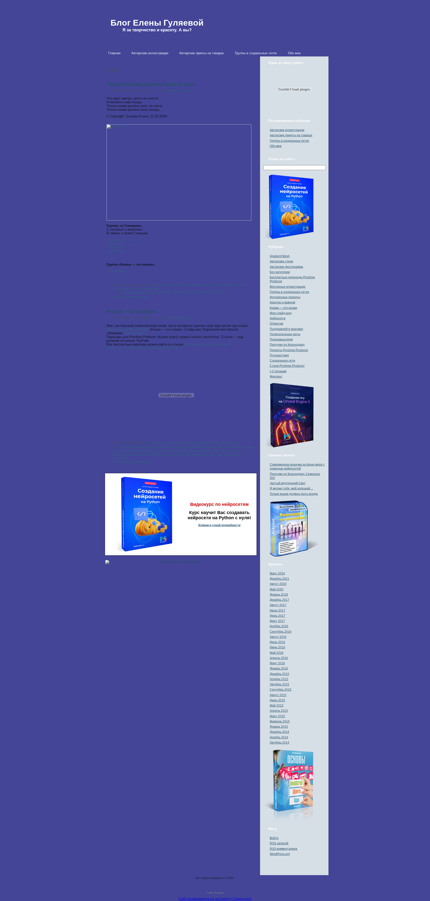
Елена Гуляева (179, 91)
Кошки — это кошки (131, 311)
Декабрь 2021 (279, 578)
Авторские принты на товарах (201, 53)
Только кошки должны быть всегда (150, 84)
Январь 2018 (279, 594)
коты (240, 451)
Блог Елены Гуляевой (157, 22)
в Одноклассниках (120, 240)
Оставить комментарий (130, 297)
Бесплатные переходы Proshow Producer (181, 442)
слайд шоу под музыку (224, 454)
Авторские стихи (163, 285)
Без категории (280, 272)
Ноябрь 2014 (279, 737)
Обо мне (294, 53)
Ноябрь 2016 (279, 626)
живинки (228, 451)
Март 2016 (277, 663)
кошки (178, 292)
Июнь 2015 (277, 700)
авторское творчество (138, 292)
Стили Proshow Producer (287, 366)
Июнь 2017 (277, 615)
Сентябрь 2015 (280, 689)
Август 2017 (278, 605)
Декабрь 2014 (279, 732)
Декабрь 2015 (279, 674)
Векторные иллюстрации (287, 286)
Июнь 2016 (277, 647)
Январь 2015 (279, 726)
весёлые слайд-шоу (141, 451)
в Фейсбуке (115, 247)
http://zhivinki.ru (135, 333)
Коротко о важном (282, 302)
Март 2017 (277, 621)
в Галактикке (116, 271)
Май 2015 (276, 705)
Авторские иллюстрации (149, 53)
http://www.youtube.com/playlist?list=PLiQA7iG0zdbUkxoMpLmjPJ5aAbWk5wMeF (169, 346)
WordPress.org (280, 854)
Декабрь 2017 (279, 600)
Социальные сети (282, 360)
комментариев (283, 849)
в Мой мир (114, 251)
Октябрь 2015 (279, 684)
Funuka (219, 892)
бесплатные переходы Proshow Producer (186, 447)
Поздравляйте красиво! (286, 329)
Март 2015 (277, 716)
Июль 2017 (277, 610)
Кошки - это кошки (229, 285)
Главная (114, 53)
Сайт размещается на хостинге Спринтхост (215, 899)
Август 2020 (278, 584)
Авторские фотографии (195, 285)
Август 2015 (278, 695)
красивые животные (200, 292)
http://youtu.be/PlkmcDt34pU (127, 329)
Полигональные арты (285, 334)
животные (164, 292)
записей (279, 843)
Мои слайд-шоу (225, 442)
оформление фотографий (143, 454)
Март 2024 (277, 573)
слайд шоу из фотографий (184, 454)
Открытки (276, 323)
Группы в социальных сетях (256, 53)
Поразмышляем (281, 339)
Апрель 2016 (279, 658)
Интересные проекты (285, 297)
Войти (274, 838)
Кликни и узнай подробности (219, 525)
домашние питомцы (205, 451)
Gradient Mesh (280, 256)
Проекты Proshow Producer (289, 350)
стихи (220, 292)
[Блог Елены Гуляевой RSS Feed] (107, 881)
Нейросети (277, 318)
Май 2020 (276, 589)
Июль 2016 (277, 642)
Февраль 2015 (280, 721)
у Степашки (278, 371)
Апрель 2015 (279, 710)
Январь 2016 (279, 668)
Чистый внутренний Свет (288, 483)
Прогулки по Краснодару (287, 344)
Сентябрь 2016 (280, 631)
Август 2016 (278, 637)
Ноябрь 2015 (279, 679)
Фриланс (276, 376)
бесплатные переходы (137, 447)
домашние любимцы (173, 451)
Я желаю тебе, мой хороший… (291, 488)
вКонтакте (114, 243)
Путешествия (279, 355)
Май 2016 (276, 653)
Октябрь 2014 (279, 742)
